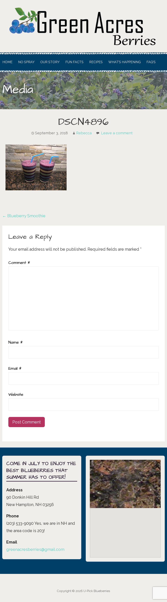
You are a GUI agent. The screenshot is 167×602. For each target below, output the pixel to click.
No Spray (26, 62)
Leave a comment (117, 133)
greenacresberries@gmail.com (35, 549)
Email (14, 368)
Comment (19, 263)
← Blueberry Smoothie (23, 215)
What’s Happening (124, 62)
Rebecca (84, 133)
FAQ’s (151, 62)
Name (15, 342)
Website (15, 394)
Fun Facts (74, 62)
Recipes (96, 62)
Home (7, 62)
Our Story (50, 62)
